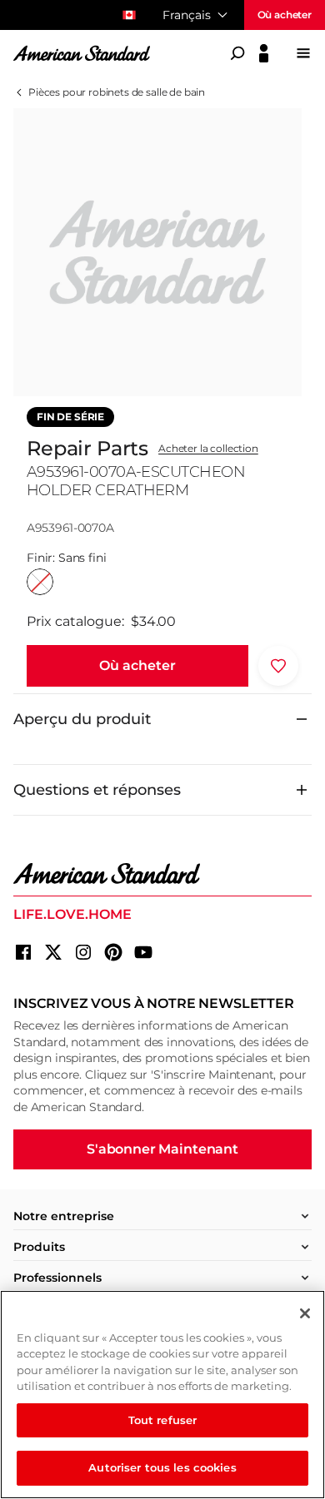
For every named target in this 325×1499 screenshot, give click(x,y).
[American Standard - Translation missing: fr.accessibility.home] (162, 874)
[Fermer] (305, 1313)
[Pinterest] (113, 952)
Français (186, 14)
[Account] (263, 53)
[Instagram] (83, 952)
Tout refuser (163, 1420)
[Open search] (237, 53)
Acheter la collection (208, 449)
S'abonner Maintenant (162, 1149)
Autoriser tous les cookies (162, 1467)
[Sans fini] (40, 581)
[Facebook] (23, 952)
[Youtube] (143, 952)
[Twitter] (53, 952)
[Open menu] (303, 53)
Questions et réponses (97, 790)
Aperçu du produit (82, 719)
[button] (137, 666)
